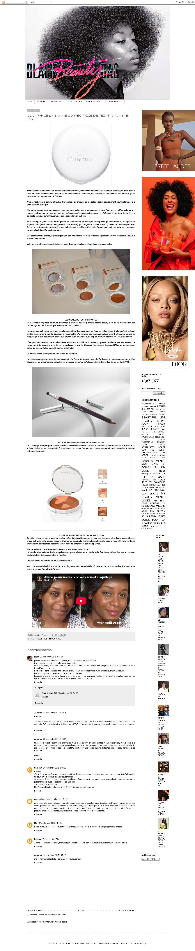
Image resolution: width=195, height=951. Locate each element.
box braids (151, 432)
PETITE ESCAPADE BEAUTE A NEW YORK (161, 723)
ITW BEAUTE (159, 480)
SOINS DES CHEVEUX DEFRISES (153, 509)
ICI (70, 561)
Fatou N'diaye (47, 693)
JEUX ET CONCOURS (153, 482)
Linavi (36, 657)
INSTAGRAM (146, 480)
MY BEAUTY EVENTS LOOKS (153, 497)
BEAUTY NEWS (153, 421)
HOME (30, 102)
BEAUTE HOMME (157, 412)
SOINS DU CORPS (157, 514)
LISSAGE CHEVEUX (149, 485)
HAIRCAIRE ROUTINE (161, 697)
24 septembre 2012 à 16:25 (54, 768)
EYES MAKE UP (153, 464)
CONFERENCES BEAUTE (153, 447)
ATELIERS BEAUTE (149, 407)
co (152, 437)
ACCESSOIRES (148, 404)
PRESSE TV (160, 506)
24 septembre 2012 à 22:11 (57, 799)
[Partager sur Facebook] (62, 635)
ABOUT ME (41, 102)
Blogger (143, 944)
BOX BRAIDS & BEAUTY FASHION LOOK (161, 751)
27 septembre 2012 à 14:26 (50, 823)
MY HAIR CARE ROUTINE (153, 502)
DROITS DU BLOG (157, 458)
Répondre (38, 682)
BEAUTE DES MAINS (153, 408)
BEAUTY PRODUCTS (153, 424)
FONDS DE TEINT (41, 639)
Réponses (41, 688)
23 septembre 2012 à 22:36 (54, 713)
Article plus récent (35, 910)
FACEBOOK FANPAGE (113, 102)
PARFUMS (151, 506)
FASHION (146, 467)
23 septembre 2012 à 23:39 (54, 739)
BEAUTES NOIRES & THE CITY (153, 414)
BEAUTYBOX (147, 426)
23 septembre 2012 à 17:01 (69, 693)
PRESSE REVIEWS (74, 102)
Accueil (81, 910)
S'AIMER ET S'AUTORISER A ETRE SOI (161, 780)
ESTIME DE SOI (148, 461)
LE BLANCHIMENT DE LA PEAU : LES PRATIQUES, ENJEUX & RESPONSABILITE (161, 568)
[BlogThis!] (56, 635)
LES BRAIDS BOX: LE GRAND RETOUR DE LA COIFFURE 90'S (161, 839)
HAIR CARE (157, 477)
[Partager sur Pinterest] (64, 635)
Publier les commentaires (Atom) (53, 915)
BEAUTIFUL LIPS (153, 417)
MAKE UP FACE (55, 639)
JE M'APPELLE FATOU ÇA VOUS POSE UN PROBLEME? (161, 630)
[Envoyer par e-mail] (53, 635)
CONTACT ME (56, 102)
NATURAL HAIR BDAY (161, 600)
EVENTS (159, 461)
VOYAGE (150, 529)
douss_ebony (39, 799)
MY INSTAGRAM (93, 102)
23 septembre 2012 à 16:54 (51, 657)
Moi (36, 823)
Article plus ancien (126, 910)
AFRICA (162, 404)
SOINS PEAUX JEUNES (153, 516)
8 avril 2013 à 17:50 (51, 839)
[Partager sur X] (59, 635)
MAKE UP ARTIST (157, 488)
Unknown (38, 768)
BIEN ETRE (160, 427)
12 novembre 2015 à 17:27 (54, 855)
